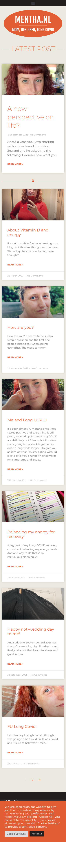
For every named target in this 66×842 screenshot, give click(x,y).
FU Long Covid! (21, 726)
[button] (33, 3)
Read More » (15, 264)
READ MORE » (15, 164)
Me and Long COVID (27, 420)
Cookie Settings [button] (16, 833)
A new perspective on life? (30, 117)
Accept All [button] (37, 833)
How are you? (20, 327)
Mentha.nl (33, 19)
